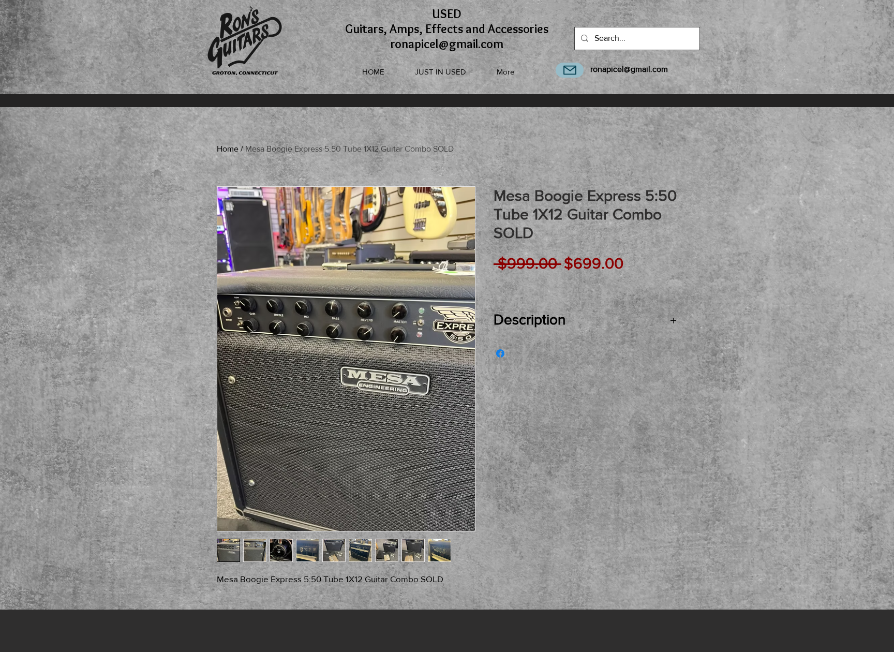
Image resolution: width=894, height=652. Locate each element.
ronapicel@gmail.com (629, 69)
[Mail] (570, 70)
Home (228, 148)
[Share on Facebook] (500, 353)
